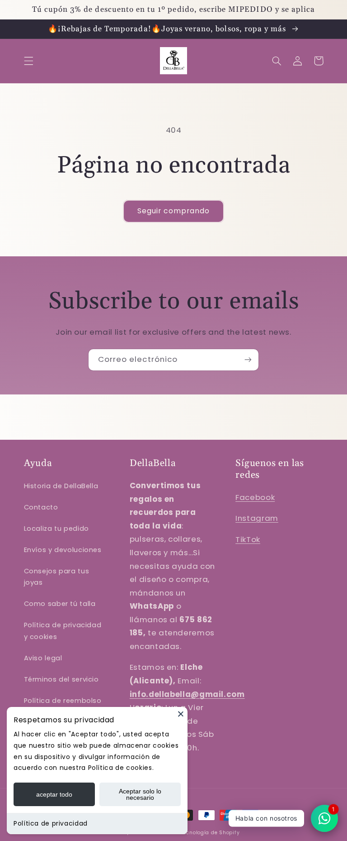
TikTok (247, 539)
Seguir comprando (173, 211)
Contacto (41, 507)
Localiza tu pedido (56, 528)
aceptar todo (54, 794)
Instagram (256, 518)
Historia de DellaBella (61, 485)
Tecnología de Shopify (210, 832)
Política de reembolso (63, 700)
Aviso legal (43, 658)
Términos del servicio (61, 679)
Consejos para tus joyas (56, 577)
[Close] (181, 714)
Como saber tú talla (60, 603)
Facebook (255, 497)
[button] (28, 60)
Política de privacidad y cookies (63, 630)
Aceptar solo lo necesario (140, 794)
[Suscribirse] (248, 360)
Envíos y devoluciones (63, 549)
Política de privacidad (51, 823)
